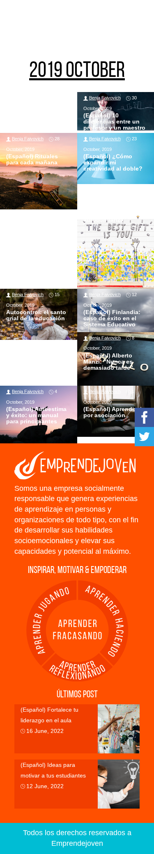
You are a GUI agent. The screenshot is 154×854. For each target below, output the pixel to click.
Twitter (144, 436)
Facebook (144, 417)
